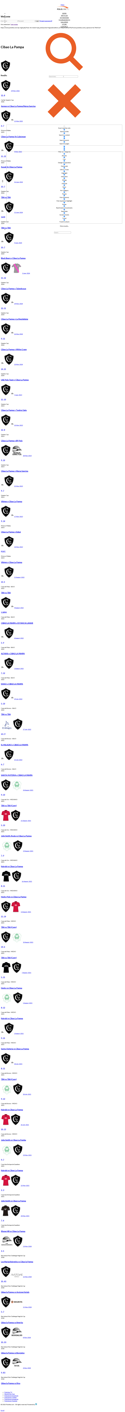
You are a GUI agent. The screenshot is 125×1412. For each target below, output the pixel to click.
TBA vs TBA (6, 197)
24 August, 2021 (28, 790)
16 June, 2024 (18, 182)
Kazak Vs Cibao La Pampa (11, 167)
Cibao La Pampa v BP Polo (12, 441)
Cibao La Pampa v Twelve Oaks (14, 410)
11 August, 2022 (19, 577)
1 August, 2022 (19, 668)
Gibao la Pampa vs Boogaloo (13, 1353)
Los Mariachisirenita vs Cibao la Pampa (17, 1262)
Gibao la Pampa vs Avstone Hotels (15, 1292)
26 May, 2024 (18, 334)
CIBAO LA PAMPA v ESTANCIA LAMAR (17, 623)
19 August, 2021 (28, 851)
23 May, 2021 (27, 1155)
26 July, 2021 (25, 1125)
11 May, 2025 (18, 121)
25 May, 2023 (18, 486)
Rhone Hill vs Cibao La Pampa (13, 1231)
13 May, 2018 (27, 1246)
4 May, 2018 (27, 1368)
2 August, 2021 (19, 1033)
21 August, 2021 (26, 820)
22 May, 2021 (25, 1185)
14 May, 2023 (18, 547)
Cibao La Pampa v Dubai (11, 532)
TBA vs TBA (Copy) (9, 805)
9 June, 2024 (18, 243)
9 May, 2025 (18, 151)
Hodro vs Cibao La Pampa (11, 988)
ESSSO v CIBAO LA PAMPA (12, 684)
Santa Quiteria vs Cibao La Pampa (15, 1049)
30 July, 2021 (18, 1064)
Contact (64, 26)
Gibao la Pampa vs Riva (10, 1383)
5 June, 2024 (26, 273)
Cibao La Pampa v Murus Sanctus (14, 471)
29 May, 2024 (18, 303)
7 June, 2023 (18, 395)
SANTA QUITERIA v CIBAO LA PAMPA (16, 775)
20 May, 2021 (25, 1216)
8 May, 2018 (27, 1337)
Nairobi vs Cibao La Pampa (12, 866)
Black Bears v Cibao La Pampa (13, 258)
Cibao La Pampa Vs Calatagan (13, 136)
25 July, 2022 (18, 760)
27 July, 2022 (27, 729)
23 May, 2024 (18, 364)
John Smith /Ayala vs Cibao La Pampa (16, 836)
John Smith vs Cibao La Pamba (13, 1140)
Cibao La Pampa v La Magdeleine (14, 319)
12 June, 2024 (18, 212)
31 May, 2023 (18, 425)
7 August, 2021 (26, 972)
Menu (62, 5)
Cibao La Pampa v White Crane (14, 349)
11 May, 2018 (27, 1307)
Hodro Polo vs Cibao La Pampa (13, 897)
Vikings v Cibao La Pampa (11, 501)
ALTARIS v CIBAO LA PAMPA (13, 653)
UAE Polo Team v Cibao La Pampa (15, 380)
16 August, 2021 (27, 881)
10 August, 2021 (28, 942)
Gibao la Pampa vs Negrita (12, 1322)
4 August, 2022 (19, 638)
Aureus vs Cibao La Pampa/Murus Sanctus (18, 106)
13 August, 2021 (26, 912)
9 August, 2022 (19, 608)
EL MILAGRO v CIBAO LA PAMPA (14, 745)
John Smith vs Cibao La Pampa (13, 1201)
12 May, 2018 (27, 1277)
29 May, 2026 (15, 91)
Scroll (2, 1410)
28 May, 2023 (27, 455)
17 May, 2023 (18, 516)
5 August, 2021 (27, 1003)
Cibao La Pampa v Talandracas (13, 288)
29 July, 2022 (18, 699)
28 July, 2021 (27, 1094)
